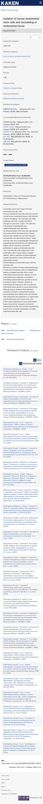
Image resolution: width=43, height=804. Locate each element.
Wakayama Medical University (13, 98)
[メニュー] (40, 2)
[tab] (22, 350)
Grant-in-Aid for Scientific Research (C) (17, 56)
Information (5, 775)
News (3, 786)
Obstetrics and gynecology (12, 88)
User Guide (5, 779)
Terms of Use (6, 790)
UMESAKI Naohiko (10, 109)
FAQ (2, 783)
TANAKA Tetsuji (8, 132)
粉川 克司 (6, 137)
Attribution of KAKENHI (9, 794)
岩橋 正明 (6, 141)
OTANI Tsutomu (8, 127)
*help (17, 171)
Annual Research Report (15, 330)
